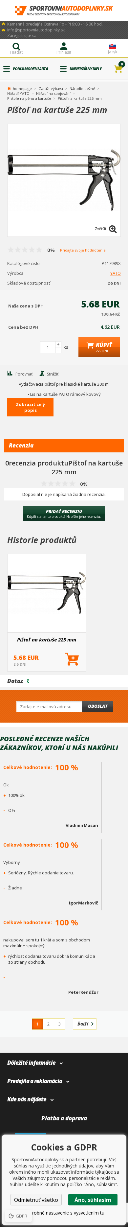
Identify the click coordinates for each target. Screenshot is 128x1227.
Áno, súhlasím (93, 1199)
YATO (115, 273)
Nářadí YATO (18, 93)
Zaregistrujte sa (21, 35)
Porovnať (23, 374)
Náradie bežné (82, 88)
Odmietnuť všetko (36, 1199)
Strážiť (52, 374)
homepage (22, 88)
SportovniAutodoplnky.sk (64, 10)
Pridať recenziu (64, 513)
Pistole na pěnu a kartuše (29, 98)
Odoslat (97, 706)
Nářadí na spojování (53, 93)
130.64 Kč (110, 314)
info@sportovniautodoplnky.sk (36, 30)
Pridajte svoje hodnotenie (83, 250)
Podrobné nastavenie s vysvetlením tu (64, 1213)
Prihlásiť (63, 52)
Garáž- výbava (50, 88)
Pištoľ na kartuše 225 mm (46, 639)
